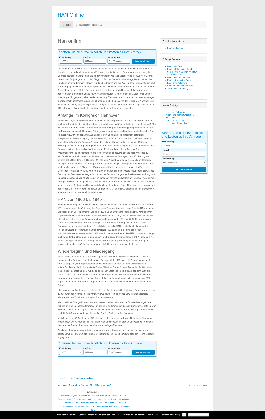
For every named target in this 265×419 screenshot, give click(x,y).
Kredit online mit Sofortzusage (106, 402)
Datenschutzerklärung (198, 415)
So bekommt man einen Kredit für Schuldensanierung (182, 73)
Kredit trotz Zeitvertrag (176, 112)
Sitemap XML (87, 385)
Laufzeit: (87, 57)
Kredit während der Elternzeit (180, 85)
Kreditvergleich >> (175, 48)
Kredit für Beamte (123, 399)
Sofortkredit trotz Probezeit (89, 395)
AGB (109, 385)
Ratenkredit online (86, 399)
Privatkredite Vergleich (69, 395)
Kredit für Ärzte (72, 399)
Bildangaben (100, 385)
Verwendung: (114, 57)
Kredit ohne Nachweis (175, 117)
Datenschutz (74, 385)
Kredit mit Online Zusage (109, 395)
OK (184, 415)
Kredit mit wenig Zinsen (82, 406)
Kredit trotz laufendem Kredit (179, 69)
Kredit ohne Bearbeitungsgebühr (180, 114)
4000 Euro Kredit (87, 402)
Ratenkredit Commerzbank (179, 77)
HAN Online (71, 14)
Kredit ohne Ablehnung (177, 82)
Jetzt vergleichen (143, 61)
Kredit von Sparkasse (71, 402)
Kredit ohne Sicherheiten (176, 123)
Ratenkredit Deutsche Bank (102, 406)
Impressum (62, 385)
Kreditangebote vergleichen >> (88, 24)
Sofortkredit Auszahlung (177, 88)
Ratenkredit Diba (174, 66)
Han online (66, 24)
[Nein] (261, 415)
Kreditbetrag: (65, 57)
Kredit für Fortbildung (175, 120)
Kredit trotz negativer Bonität (179, 80)
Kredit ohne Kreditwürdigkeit (105, 399)
